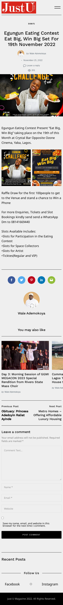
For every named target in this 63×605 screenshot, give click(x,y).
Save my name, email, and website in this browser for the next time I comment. (26, 524)
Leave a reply (33, 65)
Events (31, 23)
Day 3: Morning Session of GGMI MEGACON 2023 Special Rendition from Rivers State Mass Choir (25, 380)
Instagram (50, 584)
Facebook (12, 584)
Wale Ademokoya (38, 53)
